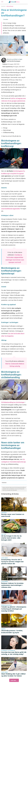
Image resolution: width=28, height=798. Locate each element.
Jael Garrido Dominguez (13, 61)
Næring (3, 628)
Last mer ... (14, 680)
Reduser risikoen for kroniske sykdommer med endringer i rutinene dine (12, 585)
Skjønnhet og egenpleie (8, 650)
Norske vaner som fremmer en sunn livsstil (12, 515)
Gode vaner (4, 558)
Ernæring (4, 512)
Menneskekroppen (6, 605)
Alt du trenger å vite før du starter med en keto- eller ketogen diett (11, 538)
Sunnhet (3, 6)
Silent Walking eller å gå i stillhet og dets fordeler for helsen (13, 675)
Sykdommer (4, 581)
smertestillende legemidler (10, 208)
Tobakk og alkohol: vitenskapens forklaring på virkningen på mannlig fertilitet (13, 609)
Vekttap (3, 534)
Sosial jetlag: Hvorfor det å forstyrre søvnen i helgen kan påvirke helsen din (12, 562)
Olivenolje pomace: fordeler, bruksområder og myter (12, 631)
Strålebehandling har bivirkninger (13, 402)
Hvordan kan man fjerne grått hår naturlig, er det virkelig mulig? (13, 653)
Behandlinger (10, 6)
